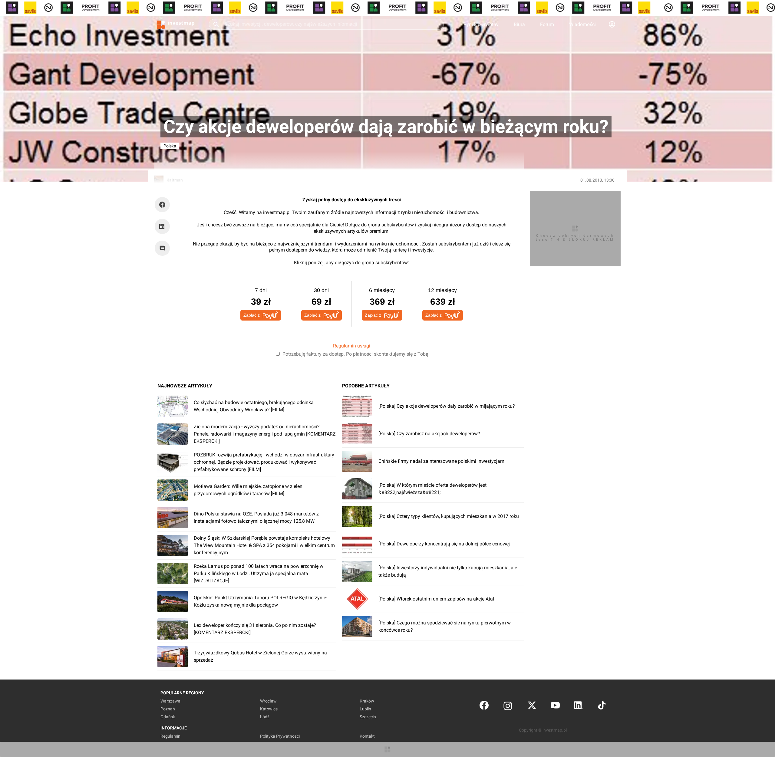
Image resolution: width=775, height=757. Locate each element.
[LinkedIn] (578, 707)
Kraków (367, 701)
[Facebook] (484, 707)
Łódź (264, 716)
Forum (547, 24)
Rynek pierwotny (481, 24)
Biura (519, 24)
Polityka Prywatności (280, 736)
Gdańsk (167, 716)
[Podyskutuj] (163, 248)
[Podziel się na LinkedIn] (162, 226)
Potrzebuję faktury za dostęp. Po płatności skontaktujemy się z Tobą (355, 354)
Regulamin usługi (351, 346)
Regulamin (170, 736)
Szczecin (368, 716)
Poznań (167, 708)
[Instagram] (508, 707)
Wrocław (268, 701)
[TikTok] (601, 707)
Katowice (269, 708)
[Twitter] (531, 707)
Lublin (365, 708)
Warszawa (170, 701)
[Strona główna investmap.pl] (175, 24)
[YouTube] (555, 707)
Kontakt (367, 736)
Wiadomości (582, 24)
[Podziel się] (163, 204)
